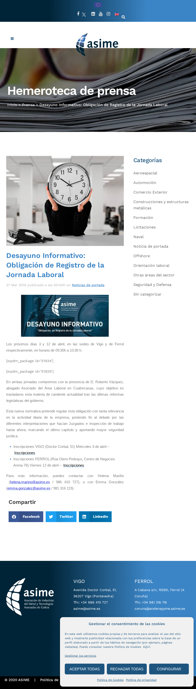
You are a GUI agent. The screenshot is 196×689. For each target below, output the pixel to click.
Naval (138, 236)
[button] (26, 516)
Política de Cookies (110, 680)
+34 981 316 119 (154, 602)
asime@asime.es (86, 608)
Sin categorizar (147, 294)
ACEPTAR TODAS (85, 669)
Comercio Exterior (150, 192)
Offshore (141, 256)
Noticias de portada (88, 285)
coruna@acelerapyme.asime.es (160, 608)
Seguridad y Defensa (152, 284)
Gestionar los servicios (80, 655)
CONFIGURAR (169, 669)
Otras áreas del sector (154, 275)
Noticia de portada (150, 246)
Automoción (144, 182)
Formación (143, 217)
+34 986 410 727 (94, 602)
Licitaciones (144, 227)
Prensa (28, 104)
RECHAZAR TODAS (126, 669)
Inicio (12, 104)
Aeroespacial (145, 173)
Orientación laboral (151, 265)
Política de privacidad (141, 680)
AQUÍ (146, 647)
